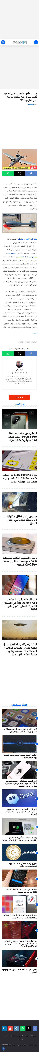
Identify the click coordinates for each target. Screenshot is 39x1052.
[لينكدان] (18, 373)
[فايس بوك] (24, 373)
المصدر (34, 333)
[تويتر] (15, 373)
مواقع (21, 342)
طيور (27, 342)
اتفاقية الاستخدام (18, 1036)
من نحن (8, 1036)
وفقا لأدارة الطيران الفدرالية (27, 239)
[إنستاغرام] (21, 373)
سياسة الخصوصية (30, 1036)
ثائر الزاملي (31, 104)
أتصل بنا (20, 1039)
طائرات (34, 342)
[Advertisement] (19, 19)
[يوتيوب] (12, 373)
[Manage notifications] (3, 1048)
